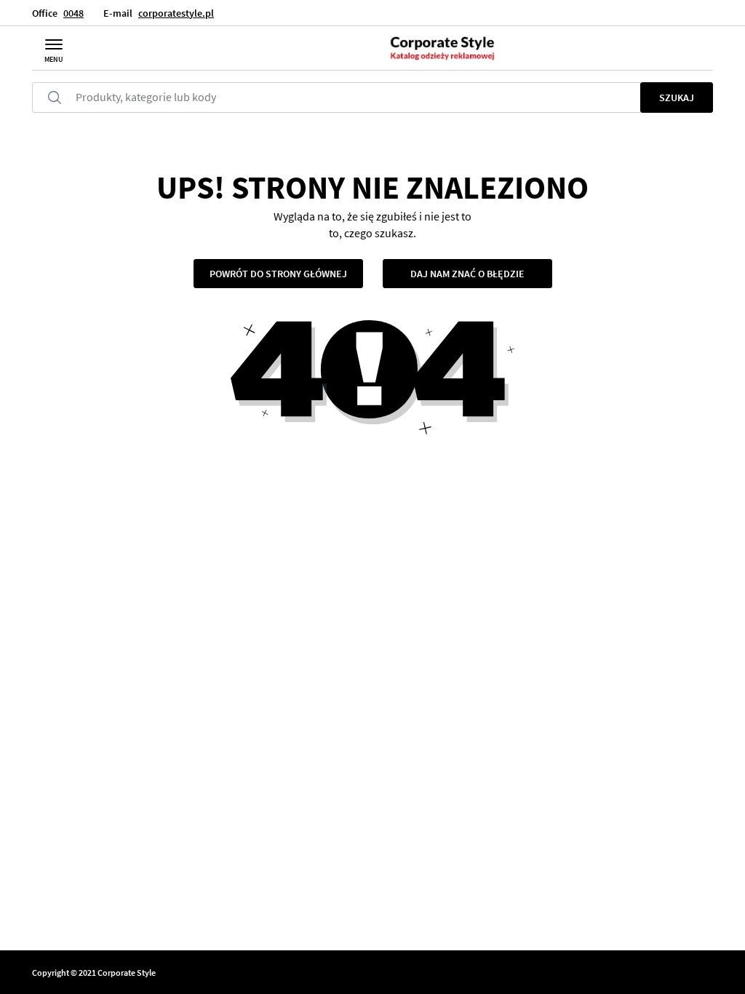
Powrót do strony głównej (278, 273)
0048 (73, 13)
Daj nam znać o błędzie (467, 273)
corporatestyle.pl (176, 13)
